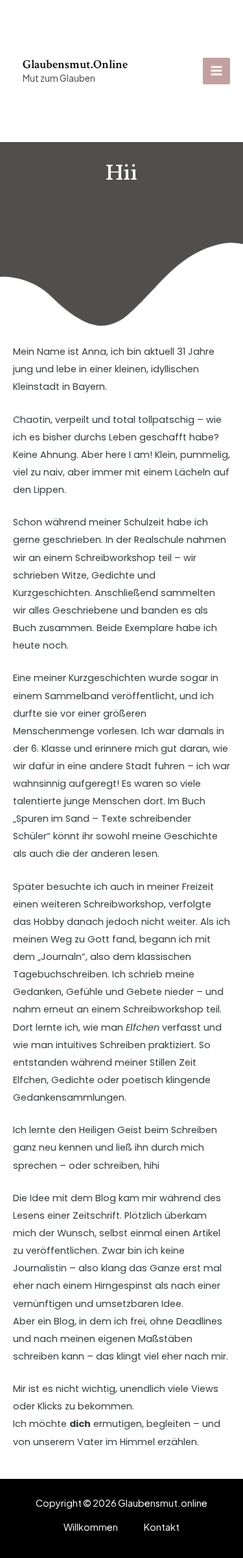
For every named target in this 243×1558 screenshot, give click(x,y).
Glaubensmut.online (75, 64)
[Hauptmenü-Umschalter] (216, 71)
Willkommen (91, 1527)
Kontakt (161, 1527)
